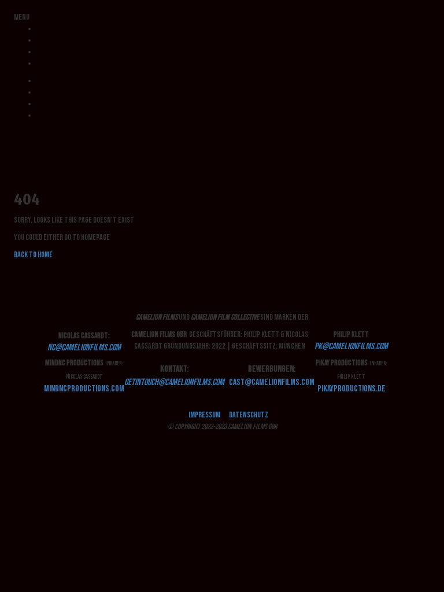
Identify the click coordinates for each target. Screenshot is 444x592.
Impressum (204, 415)
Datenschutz (248, 415)
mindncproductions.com (84, 388)
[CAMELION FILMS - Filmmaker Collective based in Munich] (15, 133)
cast (271, 382)
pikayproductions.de (351, 388)
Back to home (33, 255)
